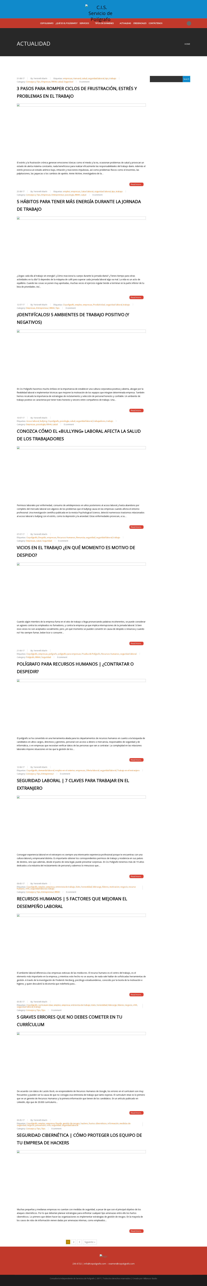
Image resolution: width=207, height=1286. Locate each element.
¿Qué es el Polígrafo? (66, 23)
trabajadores (99, 421)
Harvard (77, 78)
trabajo (112, 78)
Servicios (84, 23)
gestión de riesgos (71, 1123)
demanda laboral (46, 770)
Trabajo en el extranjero (128, 770)
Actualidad (125, 23)
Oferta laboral (92, 770)
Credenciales (140, 23)
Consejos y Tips (33, 81)
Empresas (46, 81)
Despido (42, 537)
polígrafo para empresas (69, 653)
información (113, 1123)
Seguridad (68, 81)
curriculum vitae (45, 1005)
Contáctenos (155, 23)
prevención (40, 1125)
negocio (124, 886)
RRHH (54, 81)
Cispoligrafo (46, 23)
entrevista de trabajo (65, 886)
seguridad (90, 537)
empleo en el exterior (65, 770)
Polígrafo (30, 657)
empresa (50, 886)
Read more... (136, 184)
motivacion (115, 886)
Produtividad (99, 304)
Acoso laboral (32, 421)
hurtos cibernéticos (98, 1123)
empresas (67, 78)
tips (107, 78)
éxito (78, 886)
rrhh (27, 888)
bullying (43, 421)
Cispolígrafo (68, 304)
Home (187, 44)
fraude (58, 1123)
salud (84, 78)
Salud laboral (87, 191)
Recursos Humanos (66, 537)
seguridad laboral (96, 78)
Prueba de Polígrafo (91, 653)
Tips (57, 308)
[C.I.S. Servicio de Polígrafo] (100, 11)
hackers (84, 1123)
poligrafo (53, 653)
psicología (69, 194)
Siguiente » (90, 1242)
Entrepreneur (58, 194)
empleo (66, 191)
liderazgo (97, 886)
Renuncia (80, 537)
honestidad (86, 886)
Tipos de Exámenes (104, 23)
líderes (105, 886)
